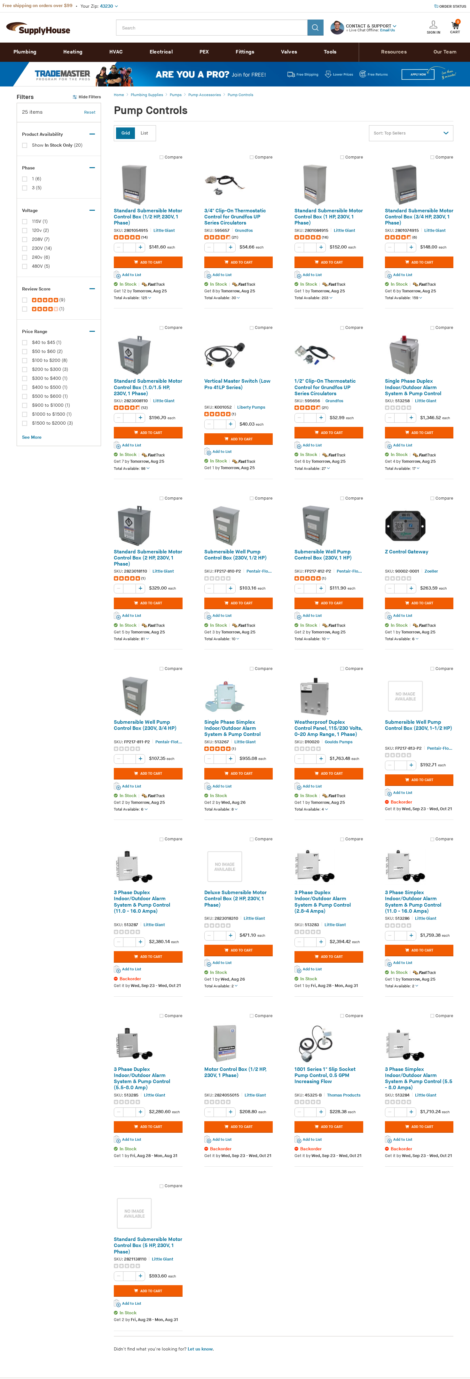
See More (32, 437)
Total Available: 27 (310, 468)
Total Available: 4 (309, 809)
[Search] (316, 28)
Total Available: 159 (401, 298)
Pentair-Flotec (260, 571)
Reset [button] (90, 112)
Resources (394, 52)
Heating (72, 52)
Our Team (445, 52)
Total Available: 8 (219, 809)
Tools (330, 52)
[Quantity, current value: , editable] (129, 248)
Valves (289, 52)
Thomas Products (344, 1095)
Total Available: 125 (130, 298)
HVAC (116, 52)
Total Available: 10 (219, 639)
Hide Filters (90, 97)
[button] (394, 25)
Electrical (161, 52)
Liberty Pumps (251, 407)
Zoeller (431, 571)
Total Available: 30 (220, 298)
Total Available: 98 (129, 468)
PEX (204, 52)
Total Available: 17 (400, 468)
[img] (45, 300)
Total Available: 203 (311, 298)
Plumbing (24, 52)
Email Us (387, 30)
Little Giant (164, 230)
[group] (148, 237)
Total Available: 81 (129, 639)
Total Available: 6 (400, 639)
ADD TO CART (151, 262)
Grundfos (244, 230)
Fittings (245, 52)
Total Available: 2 (219, 986)
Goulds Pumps (339, 742)
